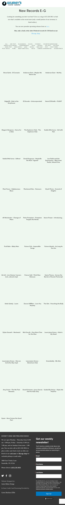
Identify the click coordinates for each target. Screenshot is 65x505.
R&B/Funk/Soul (23, 48)
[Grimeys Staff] (6, 476)
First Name (39, 464)
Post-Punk (54, 47)
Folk (33, 45)
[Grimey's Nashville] (2, 476)
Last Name (39, 472)
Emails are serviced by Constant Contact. (44, 489)
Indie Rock (18, 47)
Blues (30, 44)
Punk (14, 48)
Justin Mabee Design (7, 484)
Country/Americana (50, 44)
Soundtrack (58, 48)
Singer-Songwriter (45, 48)
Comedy (38, 44)
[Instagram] (10, 476)
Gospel (40, 45)
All (6, 44)
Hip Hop (48, 45)
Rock (33, 48)
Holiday (56, 45)
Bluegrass (22, 44)
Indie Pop (8, 47)
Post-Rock (6, 48)
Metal (32, 47)
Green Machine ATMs (8, 492)
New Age (40, 47)
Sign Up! (48, 494)
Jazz (25, 47)
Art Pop (13, 44)
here (47, 26)
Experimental (24, 45)
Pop (46, 47)
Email (38, 456)
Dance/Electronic (10, 45)
